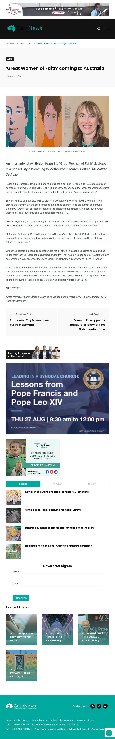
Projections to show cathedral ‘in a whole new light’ (57, 637)
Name (17, 571)
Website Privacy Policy (42, 724)
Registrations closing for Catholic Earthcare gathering (58, 546)
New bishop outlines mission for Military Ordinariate (57, 492)
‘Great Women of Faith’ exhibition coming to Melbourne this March (41, 297)
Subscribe (21, 598)
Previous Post (24, 314)
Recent (23, 484)
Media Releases (21, 720)
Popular (57, 484)
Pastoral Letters (39, 720)
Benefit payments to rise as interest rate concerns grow (59, 528)
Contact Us (73, 724)
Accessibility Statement (18, 724)
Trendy (92, 484)
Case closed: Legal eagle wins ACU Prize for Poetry (92, 637)
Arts (9, 59)
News (8, 720)
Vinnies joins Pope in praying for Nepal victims (53, 510)
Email (17, 583)
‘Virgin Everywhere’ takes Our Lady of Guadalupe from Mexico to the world (21, 676)
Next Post (93, 314)
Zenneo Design (98, 729)
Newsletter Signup (85, 720)
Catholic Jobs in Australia (62, 720)
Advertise (60, 724)
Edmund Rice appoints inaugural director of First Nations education (87, 324)
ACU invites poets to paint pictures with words (21, 637)
